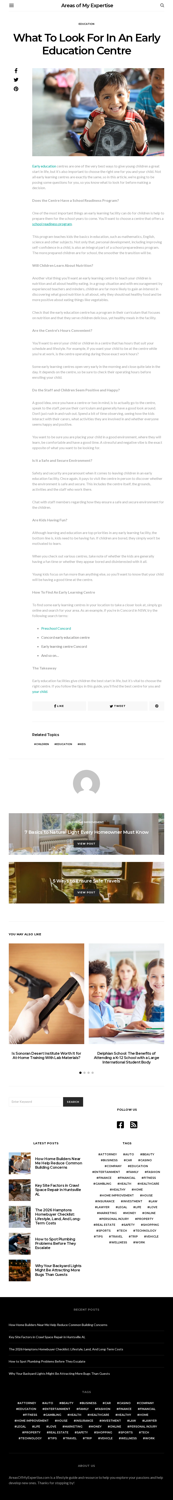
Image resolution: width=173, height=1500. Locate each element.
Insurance (106, 1201)
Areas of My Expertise (87, 5)
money (130, 1213)
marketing (108, 1213)
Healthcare (149, 1183)
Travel (86, 871)
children (42, 744)
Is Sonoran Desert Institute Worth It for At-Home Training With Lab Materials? (46, 1055)
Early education (44, 166)
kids (83, 744)
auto (129, 1154)
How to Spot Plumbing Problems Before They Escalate (55, 1243)
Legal (122, 1207)
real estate (105, 1224)
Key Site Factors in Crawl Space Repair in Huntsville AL (58, 1189)
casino (146, 1160)
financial (127, 1178)
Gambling (103, 1183)
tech (123, 1230)
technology (145, 1230)
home (138, 1189)
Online (150, 1213)
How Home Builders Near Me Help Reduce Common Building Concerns (58, 1163)
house (147, 1195)
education (64, 744)
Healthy (118, 1189)
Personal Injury (115, 1219)
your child (39, 691)
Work (140, 1242)
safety (129, 1224)
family (133, 1172)
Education (86, 24)
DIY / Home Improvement (86, 822)
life (138, 1207)
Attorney (108, 1154)
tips (99, 1236)
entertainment (107, 1172)
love (153, 1207)
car (129, 1160)
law (154, 1201)
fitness (150, 1178)
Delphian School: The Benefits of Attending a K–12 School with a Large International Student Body (126, 1057)
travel (117, 1236)
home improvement (118, 1195)
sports (104, 1230)
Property (145, 1219)
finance (105, 1178)
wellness (119, 1242)
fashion (153, 1172)
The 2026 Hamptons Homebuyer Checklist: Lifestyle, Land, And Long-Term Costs (58, 1216)
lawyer (103, 1207)
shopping (151, 1224)
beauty (148, 1154)
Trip (134, 1236)
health (125, 1183)
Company (114, 1166)
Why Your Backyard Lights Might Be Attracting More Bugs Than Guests (58, 1270)
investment (132, 1201)
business (110, 1160)
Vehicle (152, 1236)
